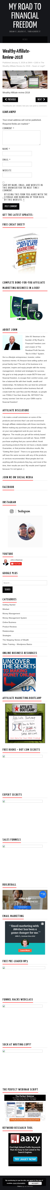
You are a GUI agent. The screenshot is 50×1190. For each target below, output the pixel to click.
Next (40, 99)
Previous (11, 99)
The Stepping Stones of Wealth (16, 640)
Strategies (7, 635)
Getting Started (9, 605)
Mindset (6, 609)
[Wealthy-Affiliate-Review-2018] (25, 79)
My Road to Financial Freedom (25, 16)
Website (7, 170)
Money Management (11, 613)
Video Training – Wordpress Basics (17, 644)
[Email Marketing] (25, 938)
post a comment (40, 106)
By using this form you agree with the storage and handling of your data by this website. (25, 197)
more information (19, 1183)
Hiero (19, 1186)
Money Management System (15, 618)
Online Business (9, 622)
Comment (8, 128)
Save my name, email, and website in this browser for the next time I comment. (23, 188)
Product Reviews (10, 627)
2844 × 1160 (33, 62)
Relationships (8, 631)
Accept (35, 1183)
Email (7, 160)
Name (6, 149)
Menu (25, 39)
